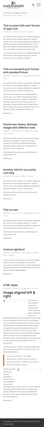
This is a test (10, 209)
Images (36, 131)
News (24, 32)
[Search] (32, 4)
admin (31, 32)
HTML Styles (10, 285)
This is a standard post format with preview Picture (21, 70)
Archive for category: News (15, 13)
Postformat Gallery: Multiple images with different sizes (20, 126)
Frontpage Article (28, 75)
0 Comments (15, 32)
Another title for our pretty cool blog (19, 171)
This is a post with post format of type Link (21, 27)
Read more (7, 113)
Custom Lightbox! (14, 249)
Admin (11, 424)
